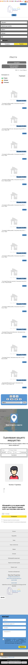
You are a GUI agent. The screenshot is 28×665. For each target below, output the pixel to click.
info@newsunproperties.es (14, 576)
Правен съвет (14, 567)
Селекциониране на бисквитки (15, 662)
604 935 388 (14, 580)
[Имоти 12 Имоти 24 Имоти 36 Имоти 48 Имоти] (12, 403)
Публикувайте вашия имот (13, 66)
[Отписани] (14, 82)
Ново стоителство (14, 544)
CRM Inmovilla (11, 657)
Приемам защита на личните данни (11, 520)
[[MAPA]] (2, 597)
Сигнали (16, 62)
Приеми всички (5, 662)
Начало (14, 531)
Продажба (14, 535)
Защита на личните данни (14, 562)
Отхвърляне (24, 662)
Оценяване (14, 455)
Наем (14, 540)
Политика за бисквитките (14, 571)
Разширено (7, 44)
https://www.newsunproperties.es (14, 578)
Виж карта (5, 40)
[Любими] (14, 80)
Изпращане (14, 516)
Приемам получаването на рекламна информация (14, 521)
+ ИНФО (24, 108)
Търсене (21, 44)
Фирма (14, 549)
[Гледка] (14, 78)
